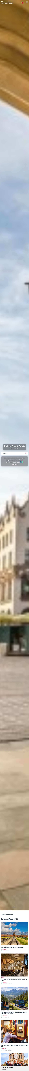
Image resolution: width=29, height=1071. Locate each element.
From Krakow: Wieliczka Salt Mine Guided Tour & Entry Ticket (14, 979)
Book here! (14, 464)
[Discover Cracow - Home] (7, 2)
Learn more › (4, 1069)
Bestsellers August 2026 (7, 914)
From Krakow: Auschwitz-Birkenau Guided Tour (12, 947)
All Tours (14, 907)
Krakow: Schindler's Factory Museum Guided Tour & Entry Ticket (14, 1046)
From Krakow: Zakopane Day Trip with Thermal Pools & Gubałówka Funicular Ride (14, 1013)
